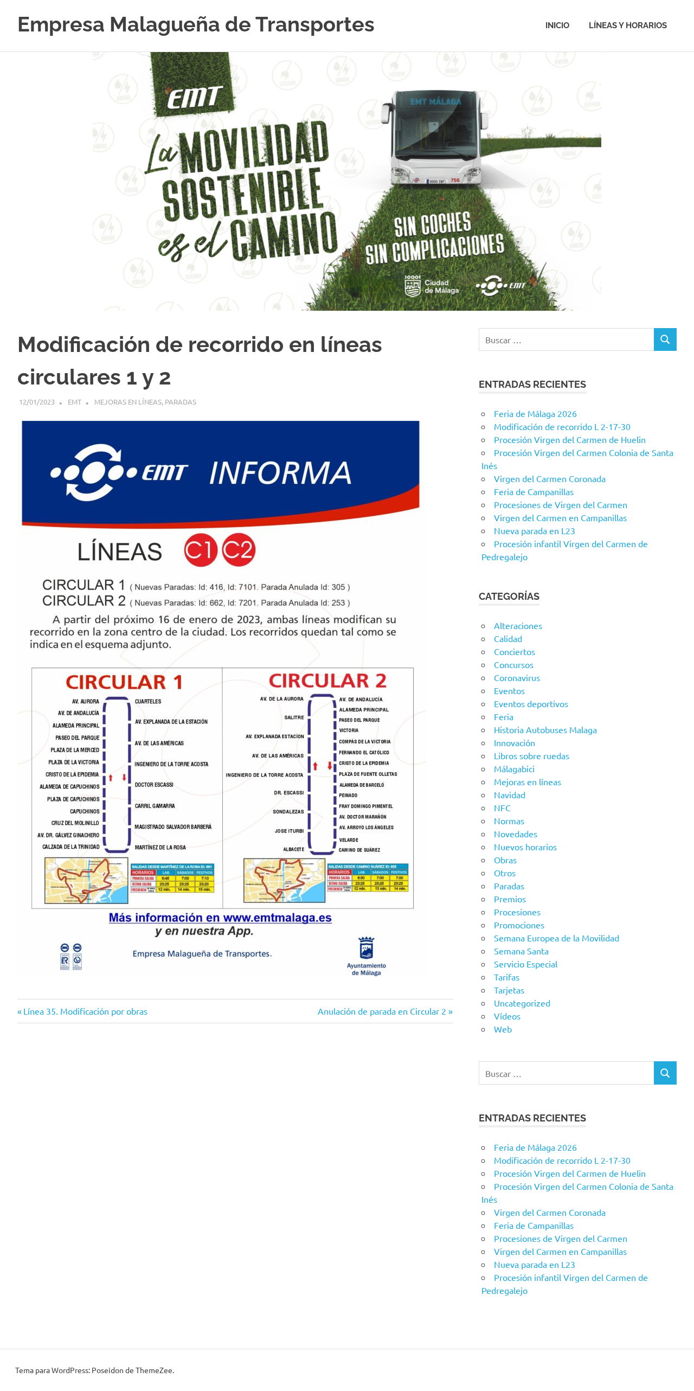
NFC (502, 807)
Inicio (557, 25)
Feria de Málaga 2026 (535, 413)
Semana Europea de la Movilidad (556, 937)
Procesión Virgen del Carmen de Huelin (570, 439)
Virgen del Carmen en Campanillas (560, 517)
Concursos (514, 664)
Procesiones (517, 911)
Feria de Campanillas (534, 491)
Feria (503, 716)
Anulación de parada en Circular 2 (382, 1010)
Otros (505, 872)
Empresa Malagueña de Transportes (196, 24)
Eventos (509, 690)
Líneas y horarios (628, 25)
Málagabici (514, 768)
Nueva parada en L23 (534, 530)
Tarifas (506, 976)
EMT (74, 401)
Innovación (514, 742)
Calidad (508, 638)
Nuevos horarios (525, 846)
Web (503, 1028)
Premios (510, 898)
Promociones (519, 924)
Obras (505, 859)
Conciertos (514, 651)
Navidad (509, 794)
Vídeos (507, 1015)
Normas (509, 820)
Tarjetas (509, 989)
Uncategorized (522, 1002)
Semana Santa (521, 950)
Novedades (515, 833)
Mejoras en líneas (128, 401)
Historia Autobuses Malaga (545, 729)
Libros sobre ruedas (531, 755)
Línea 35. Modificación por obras (85, 1010)
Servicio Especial (525, 963)
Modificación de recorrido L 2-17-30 (562, 426)
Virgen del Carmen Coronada (550, 478)
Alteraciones (518, 625)
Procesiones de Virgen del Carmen (560, 504)
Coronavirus (517, 677)
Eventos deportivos (531, 703)
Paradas (180, 401)
